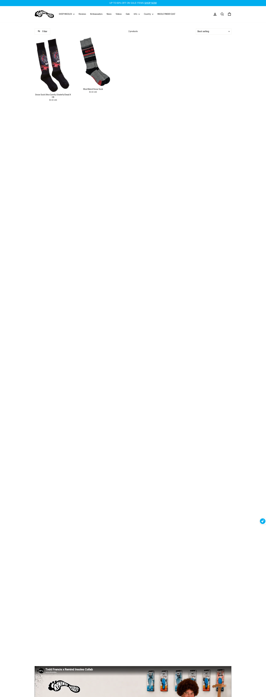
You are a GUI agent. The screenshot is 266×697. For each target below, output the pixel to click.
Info (136, 14)
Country (147, 14)
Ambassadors (96, 14)
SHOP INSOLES (65, 14)
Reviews (82, 14)
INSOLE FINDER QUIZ (166, 14)
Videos (119, 14)
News (109, 14)
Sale (128, 14)
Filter (44, 31)
